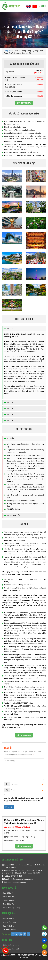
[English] (28, 6)
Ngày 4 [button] (10, 414)
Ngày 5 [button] (10, 420)
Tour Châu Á (8, 893)
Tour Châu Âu (8, 897)
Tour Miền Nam (9, 926)
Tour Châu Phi (8, 904)
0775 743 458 (16, 876)
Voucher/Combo (9, 930)
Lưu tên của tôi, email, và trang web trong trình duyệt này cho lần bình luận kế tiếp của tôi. (23, 799)
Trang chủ (8, 51)
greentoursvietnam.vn (20, 882)
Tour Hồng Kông (24, 22)
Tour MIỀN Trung (9, 922)
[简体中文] (34, 6)
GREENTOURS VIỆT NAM (28, 955)
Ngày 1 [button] (10, 328)
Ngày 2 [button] (10, 402)
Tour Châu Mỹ (9, 900)
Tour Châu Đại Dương (11, 908)
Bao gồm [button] (10, 438)
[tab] (24, 328)
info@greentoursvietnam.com (21, 879)
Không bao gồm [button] (13, 515)
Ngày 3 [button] (10, 408)
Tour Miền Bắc (8, 919)
